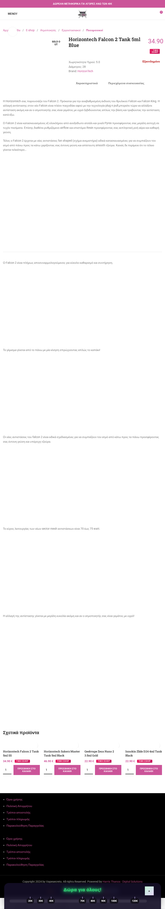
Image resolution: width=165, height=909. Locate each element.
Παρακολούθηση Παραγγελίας (25, 825)
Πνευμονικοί (94, 30)
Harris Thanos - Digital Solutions (122, 881)
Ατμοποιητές (48, 30)
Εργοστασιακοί (71, 30)
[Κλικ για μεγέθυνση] (12, 31)
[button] (82, 834)
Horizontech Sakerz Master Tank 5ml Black (62, 753)
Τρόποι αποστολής (18, 812)
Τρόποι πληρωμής (18, 819)
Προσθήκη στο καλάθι (27, 770)
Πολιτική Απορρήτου (19, 806)
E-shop (30, 30)
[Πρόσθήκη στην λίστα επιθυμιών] (34, 745)
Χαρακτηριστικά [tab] (87, 83)
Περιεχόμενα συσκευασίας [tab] (126, 83)
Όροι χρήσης (14, 799)
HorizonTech (85, 71)
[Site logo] (82, 13)
